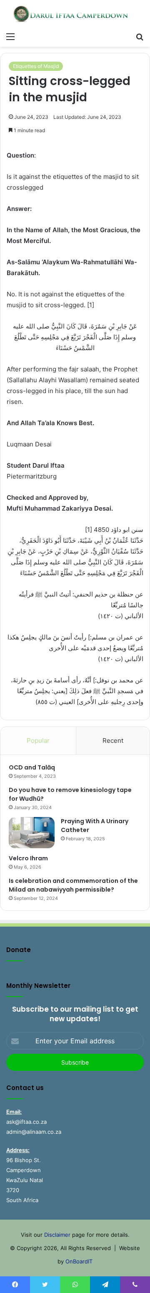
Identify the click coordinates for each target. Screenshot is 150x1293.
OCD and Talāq (32, 767)
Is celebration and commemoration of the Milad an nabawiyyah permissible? (73, 885)
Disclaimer (57, 1234)
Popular (38, 740)
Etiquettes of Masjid (36, 66)
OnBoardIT (78, 1261)
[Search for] (139, 36)
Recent (112, 740)
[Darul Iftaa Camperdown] (75, 14)
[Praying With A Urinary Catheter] (32, 832)
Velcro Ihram (28, 858)
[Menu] (10, 36)
